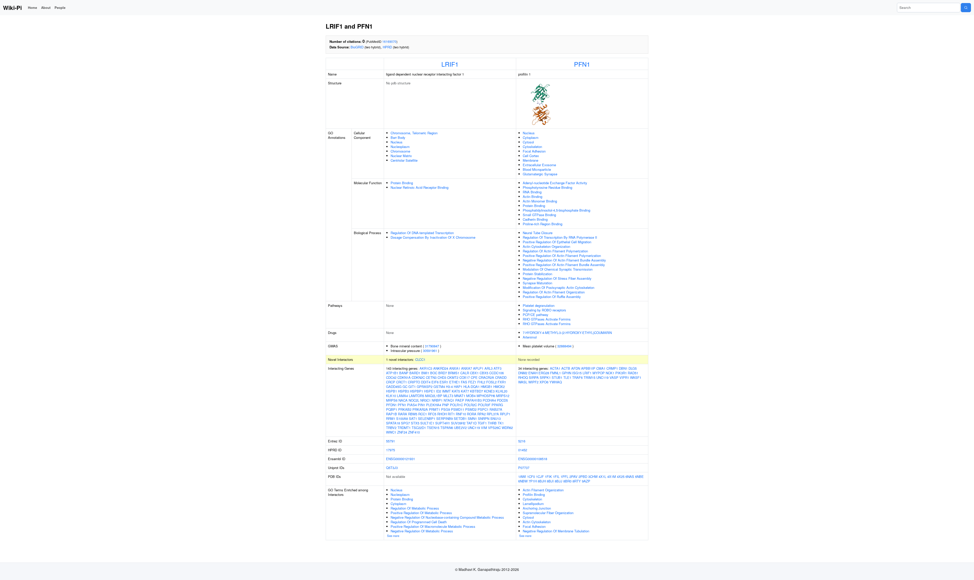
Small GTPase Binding (539, 214)
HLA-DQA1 (471, 386)
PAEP (459, 400)
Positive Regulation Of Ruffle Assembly (552, 296)
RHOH (442, 413)
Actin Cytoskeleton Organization (546, 246)
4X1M (611, 476)
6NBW (523, 481)
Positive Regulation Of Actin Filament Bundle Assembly (564, 264)
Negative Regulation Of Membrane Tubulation (556, 531)
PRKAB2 (404, 409)
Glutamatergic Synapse (540, 174)
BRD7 (442, 372)
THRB (492, 423)
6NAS (629, 476)
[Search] (966, 7)
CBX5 (484, 372)
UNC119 (474, 427)
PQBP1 (391, 409)
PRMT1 (434, 409)
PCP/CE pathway (535, 314)
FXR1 (502, 382)
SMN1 (472, 418)
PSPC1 (483, 409)
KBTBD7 (476, 391)
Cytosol (528, 142)
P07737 (523, 467)
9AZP (586, 481)
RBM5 (412, 413)
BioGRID (357, 47)
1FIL (556, 476)
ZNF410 (414, 432)
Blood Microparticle (537, 169)
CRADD (501, 377)
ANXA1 (454, 368)
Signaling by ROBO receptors (544, 310)
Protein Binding (402, 182)
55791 (390, 441)
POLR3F (484, 404)
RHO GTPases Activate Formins (547, 319)
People (60, 7)
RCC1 (422, 413)
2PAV (573, 476)
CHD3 (442, 377)
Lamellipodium (533, 503)
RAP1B (391, 413)
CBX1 (474, 372)
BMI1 (425, 372)
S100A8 (402, 418)
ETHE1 (454, 382)
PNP (445, 404)
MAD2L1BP (433, 395)
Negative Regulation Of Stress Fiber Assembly (557, 278)
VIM (484, 427)
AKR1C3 (426, 368)
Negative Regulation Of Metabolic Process (422, 531)
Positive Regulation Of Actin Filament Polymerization (562, 255)
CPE (474, 377)
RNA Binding (532, 192)
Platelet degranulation (538, 305)
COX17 (464, 377)
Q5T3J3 (392, 467)
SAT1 (413, 418)
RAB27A (496, 409)
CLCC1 (420, 359)
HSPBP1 (416, 391)
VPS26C (494, 427)
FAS (464, 382)
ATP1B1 (392, 372)
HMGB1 (486, 386)
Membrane (530, 160)
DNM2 (522, 372)
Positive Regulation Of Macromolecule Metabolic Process (433, 526)
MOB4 (471, 395)
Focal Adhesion (534, 151)
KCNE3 (489, 391)
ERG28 (543, 372)
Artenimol (530, 337)
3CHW (593, 476)
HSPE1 (429, 391)
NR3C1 (425, 400)
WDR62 (507, 427)
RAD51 (633, 372)
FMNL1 (555, 372)
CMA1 (600, 368)
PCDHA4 (489, 400)
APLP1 (478, 368)
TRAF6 (577, 377)
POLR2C (470, 404)
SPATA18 (393, 423)
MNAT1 (459, 395)
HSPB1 (391, 391)
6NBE (639, 476)
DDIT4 (425, 382)
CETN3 (431, 377)
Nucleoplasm (400, 146)
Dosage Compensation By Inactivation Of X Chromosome (433, 237)
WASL (522, 382)
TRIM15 (589, 377)
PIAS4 (412, 404)
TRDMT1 (404, 427)
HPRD (387, 47)
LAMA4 (402, 395)
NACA (403, 400)
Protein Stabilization (537, 273)
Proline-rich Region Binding (542, 223)
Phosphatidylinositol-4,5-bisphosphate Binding (556, 210)
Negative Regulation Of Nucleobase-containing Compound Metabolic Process (447, 517)
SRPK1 (545, 377)
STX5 (415, 423)
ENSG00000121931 (400, 458)
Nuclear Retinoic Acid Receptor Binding (419, 187)
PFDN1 (391, 404)
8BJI (550, 481)
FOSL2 (491, 382)
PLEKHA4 (433, 404)
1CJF (540, 476)
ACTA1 (555, 368)
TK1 (501, 423)
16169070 (389, 41)
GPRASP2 (424, 386)
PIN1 (421, 404)
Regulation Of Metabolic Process (415, 508)
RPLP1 (505, 413)
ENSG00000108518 (532, 458)
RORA (471, 413)
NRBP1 (437, 400)
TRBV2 (391, 427)
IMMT (446, 391)
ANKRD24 (440, 368)
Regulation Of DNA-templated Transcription (422, 232)
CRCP (390, 382)
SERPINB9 (444, 418)
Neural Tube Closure (537, 232)
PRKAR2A (420, 409)
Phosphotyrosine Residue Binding (547, 187)
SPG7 (405, 423)
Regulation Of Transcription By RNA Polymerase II (560, 237)
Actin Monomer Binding (540, 201)
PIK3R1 (621, 372)
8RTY (576, 481)
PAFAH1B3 (473, 400)
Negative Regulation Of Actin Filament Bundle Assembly (564, 260)
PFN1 (582, 63)
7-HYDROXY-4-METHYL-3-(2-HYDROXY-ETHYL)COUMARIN (567, 332)
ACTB (565, 368)
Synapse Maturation (537, 282)
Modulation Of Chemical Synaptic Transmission (558, 269)
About (45, 7)
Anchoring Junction (537, 508)
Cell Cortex (531, 155)
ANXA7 (466, 368)
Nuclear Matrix (401, 155)
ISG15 (577, 372)
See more (393, 536)
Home (32, 7)
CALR (464, 372)
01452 (522, 449)
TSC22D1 (419, 427)
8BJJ (558, 481)
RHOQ (523, 377)
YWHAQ (555, 382)
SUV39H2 (458, 423)
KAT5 (456, 391)
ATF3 (497, 368)
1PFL (564, 476)
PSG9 (445, 409)
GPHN (566, 372)
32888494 (564, 346)
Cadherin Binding (535, 219)
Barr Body (398, 137)
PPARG (497, 404)
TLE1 (567, 377)
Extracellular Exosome (539, 164)
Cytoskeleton (532, 146)
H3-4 (449, 386)
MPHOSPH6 (486, 395)
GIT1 (412, 386)
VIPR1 (624, 377)
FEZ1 (472, 382)
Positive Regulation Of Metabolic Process (421, 512)
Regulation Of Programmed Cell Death (419, 521)
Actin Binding (532, 196)
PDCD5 (502, 400)
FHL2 (481, 382)
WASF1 (635, 377)
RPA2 (481, 413)
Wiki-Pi (12, 7)
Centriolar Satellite (404, 160)
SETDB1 (460, 418)
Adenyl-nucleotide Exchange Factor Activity (555, 182)
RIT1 (451, 413)
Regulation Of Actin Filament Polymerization (555, 251)
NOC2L (414, 400)
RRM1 (390, 418)
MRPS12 (502, 395)
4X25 (620, 476)
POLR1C (456, 404)
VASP (614, 377)
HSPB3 (403, 391)
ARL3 (488, 368)
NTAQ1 (449, 400)
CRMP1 (612, 368)
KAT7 (465, 391)
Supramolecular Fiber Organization (548, 512)
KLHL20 (501, 391)
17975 (390, 449)
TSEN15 (433, 427)
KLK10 (391, 395)
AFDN (575, 368)
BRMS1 (453, 372)
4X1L (602, 476)
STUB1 (557, 377)
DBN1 (623, 368)
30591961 (430, 350)
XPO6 (544, 382)
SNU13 (495, 418)
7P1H (533, 481)
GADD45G (394, 386)
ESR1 (444, 382)
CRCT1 (401, 382)
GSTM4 (439, 386)
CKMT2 (452, 377)
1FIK (548, 476)
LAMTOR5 (416, 395)
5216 (521, 441)
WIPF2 (533, 382)
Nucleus (397, 142)
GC (405, 386)
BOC (433, 372)
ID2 (438, 391)
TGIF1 (482, 423)
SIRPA (534, 377)
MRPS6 (391, 400)
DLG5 (633, 368)
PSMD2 (471, 409)
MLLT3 (448, 395)
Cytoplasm (530, 137)
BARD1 (414, 372)
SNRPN (483, 418)
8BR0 (567, 481)
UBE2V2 (460, 427)
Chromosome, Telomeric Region (414, 132)
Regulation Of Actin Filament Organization (554, 292)
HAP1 (458, 386)
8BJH (542, 481)
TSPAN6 (446, 427)
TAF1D (471, 423)
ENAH (532, 372)
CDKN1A (404, 377)
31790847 (432, 346)
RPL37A (493, 413)
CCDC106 (496, 372)
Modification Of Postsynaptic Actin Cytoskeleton (558, 287)
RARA (402, 413)
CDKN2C (418, 377)
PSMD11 (457, 409)
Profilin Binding (534, 494)
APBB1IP (588, 368)
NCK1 (610, 372)
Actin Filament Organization (543, 490)
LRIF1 (450, 63)
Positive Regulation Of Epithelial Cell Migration (557, 241)
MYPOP (599, 372)
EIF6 (435, 382)
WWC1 (391, 432)
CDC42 (391, 377)
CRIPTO (414, 382)
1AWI (522, 476)
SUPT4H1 (442, 423)
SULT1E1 (427, 423)
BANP (403, 372)
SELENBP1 (426, 418)
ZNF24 (402, 432)
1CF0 (531, 476)
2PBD (583, 476)
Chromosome (400, 151)
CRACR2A (486, 377)
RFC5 (432, 413)
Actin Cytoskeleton (537, 521)
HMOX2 (499, 386)
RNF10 (461, 413)
